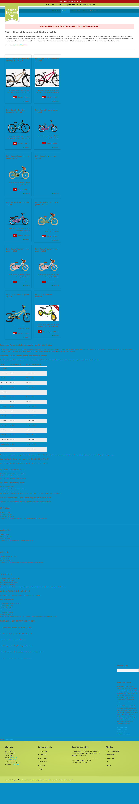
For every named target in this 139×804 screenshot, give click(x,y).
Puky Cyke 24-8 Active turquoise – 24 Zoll (15, 111)
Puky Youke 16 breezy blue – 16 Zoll (47, 157)
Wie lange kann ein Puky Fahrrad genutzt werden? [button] (17, 646)
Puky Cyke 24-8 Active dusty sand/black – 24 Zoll (18, 59)
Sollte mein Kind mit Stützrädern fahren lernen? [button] (17, 658)
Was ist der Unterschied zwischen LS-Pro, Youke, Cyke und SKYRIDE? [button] (23, 652)
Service (84, 11)
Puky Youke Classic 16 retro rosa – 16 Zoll (17, 250)
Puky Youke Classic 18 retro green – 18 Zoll (46, 203)
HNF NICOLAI (43, 762)
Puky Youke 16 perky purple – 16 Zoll (17, 203)
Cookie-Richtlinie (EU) (113, 751)
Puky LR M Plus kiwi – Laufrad (44, 295)
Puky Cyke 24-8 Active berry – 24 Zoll (47, 59)
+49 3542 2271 (63, 5)
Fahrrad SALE (43, 751)
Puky (41, 769)
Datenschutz (110, 754)
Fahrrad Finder (75, 11)
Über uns (109, 762)
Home (109, 765)
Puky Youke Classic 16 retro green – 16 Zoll (17, 157)
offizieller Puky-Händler (20, 45)
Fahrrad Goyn (15, 764)
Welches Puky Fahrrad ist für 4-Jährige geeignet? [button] (17, 628)
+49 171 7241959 (12, 760)
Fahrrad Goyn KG (9, 739)
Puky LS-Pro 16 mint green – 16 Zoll (18, 295)
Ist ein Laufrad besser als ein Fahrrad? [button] (14, 640)
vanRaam (42, 765)
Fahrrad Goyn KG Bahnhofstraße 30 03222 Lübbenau (122, 730)
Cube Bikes (43, 754)
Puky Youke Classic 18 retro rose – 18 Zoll (46, 250)
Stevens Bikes (44, 758)
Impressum (110, 758)
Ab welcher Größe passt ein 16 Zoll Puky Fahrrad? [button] (17, 634)
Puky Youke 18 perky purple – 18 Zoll (46, 111)
